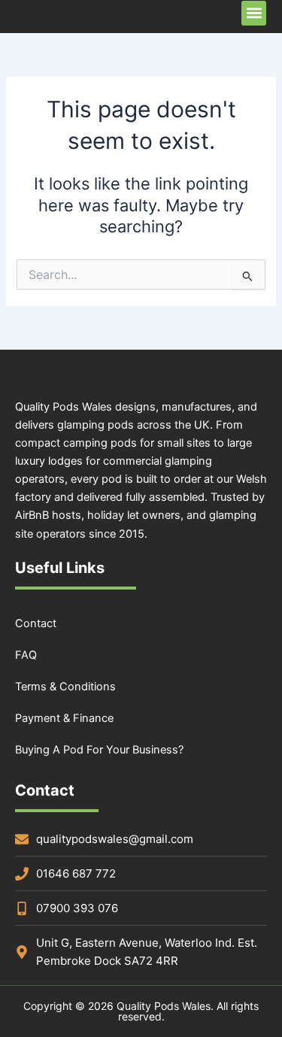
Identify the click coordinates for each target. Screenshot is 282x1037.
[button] (253, 13)
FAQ (26, 655)
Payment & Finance (64, 718)
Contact (35, 623)
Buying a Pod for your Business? (99, 750)
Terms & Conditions (65, 686)
